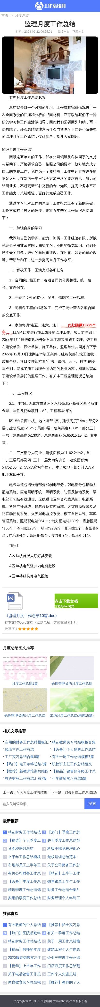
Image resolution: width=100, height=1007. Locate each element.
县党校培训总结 (20, 848)
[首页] (50, 6)
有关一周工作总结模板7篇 (73, 757)
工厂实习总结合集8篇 (22, 757)
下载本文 (78, 31)
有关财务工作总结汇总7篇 (26, 778)
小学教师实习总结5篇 (69, 778)
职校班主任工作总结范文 (72, 764)
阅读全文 (63, 31)
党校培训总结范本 (61, 857)
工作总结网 (44, 1001)
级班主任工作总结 (19, 749)
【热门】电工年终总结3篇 (26, 764)
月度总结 (22, 15)
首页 (4, 15)
